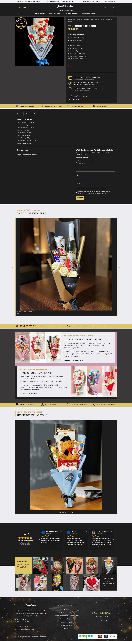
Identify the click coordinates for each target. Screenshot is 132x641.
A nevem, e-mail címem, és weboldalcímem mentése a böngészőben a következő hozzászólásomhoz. (95, 192)
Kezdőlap (71, 19)
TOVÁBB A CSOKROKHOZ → (74, 360)
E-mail (78, 183)
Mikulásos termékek (97, 19)
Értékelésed (80, 163)
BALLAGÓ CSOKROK (66, 512)
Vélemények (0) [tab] (30, 114)
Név (78, 175)
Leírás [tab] (19, 114)
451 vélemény (23, 541)
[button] (13, 267)
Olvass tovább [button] (71, 547)
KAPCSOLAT (22, 7)
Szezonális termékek (83, 19)
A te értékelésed (82, 158)
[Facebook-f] (96, 621)
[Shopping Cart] (115, 14)
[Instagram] (101, 621)
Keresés (114, 8)
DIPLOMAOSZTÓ (40, 14)
